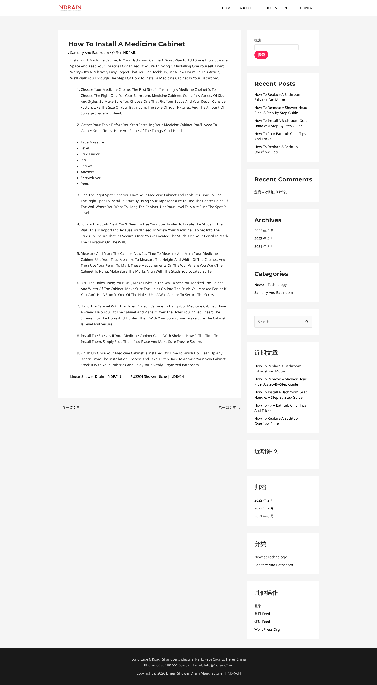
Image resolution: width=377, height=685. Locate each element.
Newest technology (270, 284)
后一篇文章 (229, 407)
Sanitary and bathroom (89, 52)
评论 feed (262, 621)
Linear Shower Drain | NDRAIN (95, 376)
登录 (257, 605)
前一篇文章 (69, 407)
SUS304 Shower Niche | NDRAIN (157, 376)
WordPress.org (267, 629)
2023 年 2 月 (264, 238)
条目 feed (262, 613)
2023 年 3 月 (264, 230)
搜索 (257, 40)
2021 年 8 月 (264, 246)
